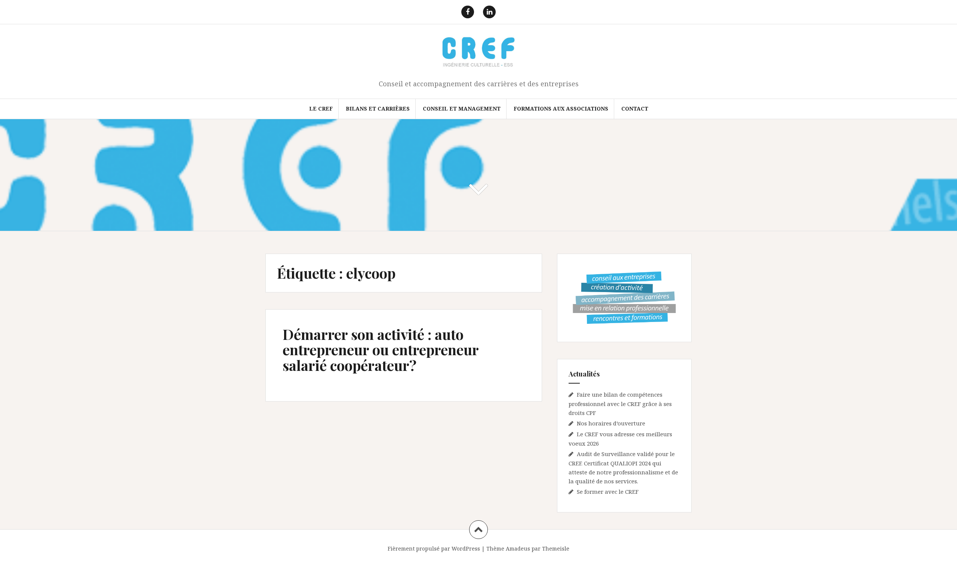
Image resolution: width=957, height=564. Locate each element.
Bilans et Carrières (378, 108)
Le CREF (321, 108)
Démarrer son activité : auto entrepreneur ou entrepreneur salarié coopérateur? (380, 350)
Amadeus (518, 548)
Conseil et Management (462, 108)
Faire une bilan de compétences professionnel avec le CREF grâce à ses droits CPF (620, 403)
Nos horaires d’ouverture (611, 423)
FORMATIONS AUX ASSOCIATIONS (561, 108)
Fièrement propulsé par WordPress (434, 548)
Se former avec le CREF (607, 491)
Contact (634, 108)
